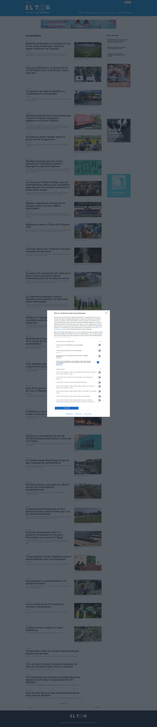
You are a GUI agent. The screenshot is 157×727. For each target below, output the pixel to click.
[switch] (99, 345)
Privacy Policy (87, 414)
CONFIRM (67, 408)
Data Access (78, 414)
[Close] (106, 313)
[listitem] (78, 341)
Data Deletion (69, 414)
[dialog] (78, 363)
